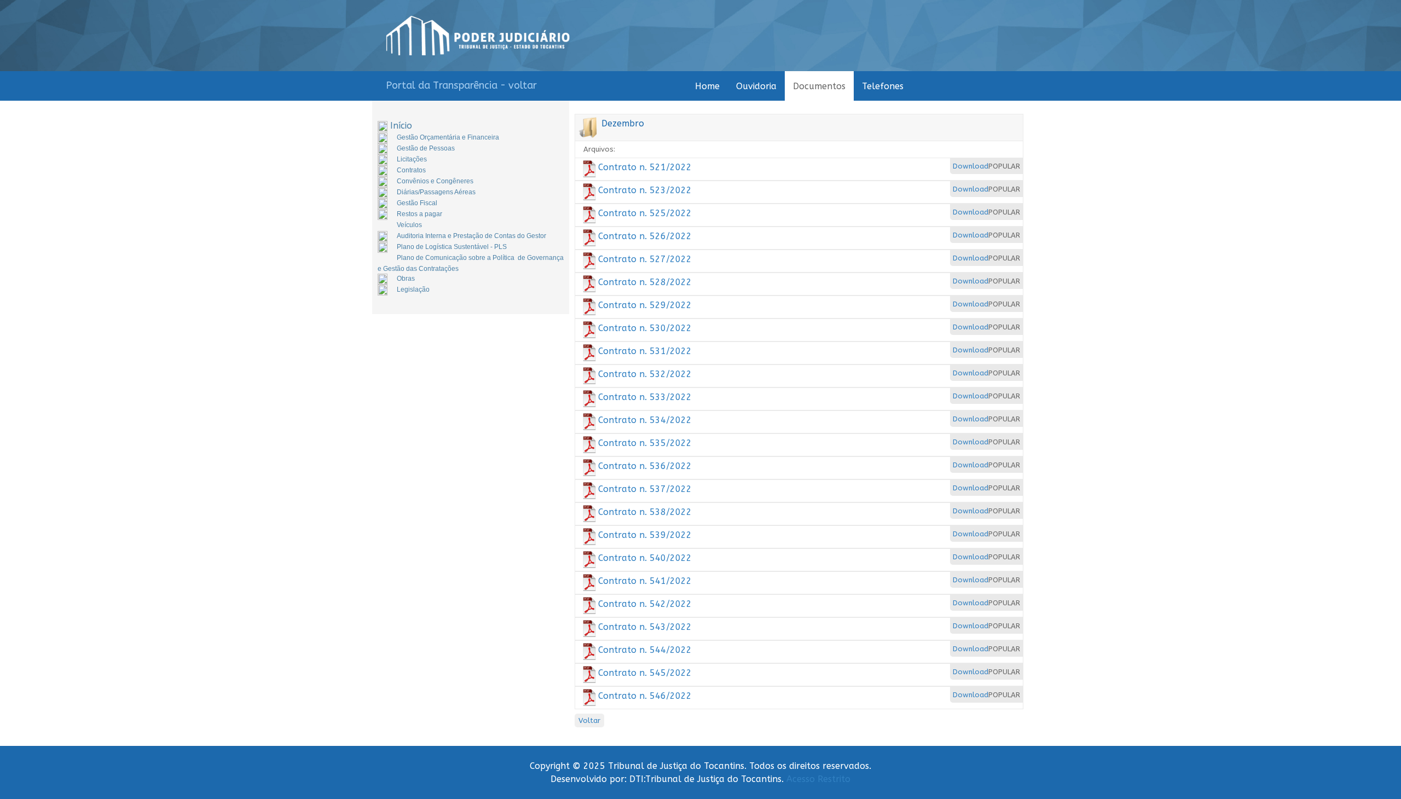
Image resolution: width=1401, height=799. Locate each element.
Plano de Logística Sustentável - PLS (452, 247)
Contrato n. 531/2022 (645, 351)
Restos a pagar (419, 214)
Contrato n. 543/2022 (645, 627)
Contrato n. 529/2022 (645, 305)
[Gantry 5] (478, 35)
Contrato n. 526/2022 (645, 236)
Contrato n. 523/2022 (645, 190)
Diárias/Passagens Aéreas (436, 192)
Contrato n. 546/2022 (645, 696)
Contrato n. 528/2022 (645, 282)
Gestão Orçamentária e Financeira (448, 137)
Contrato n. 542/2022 (645, 604)
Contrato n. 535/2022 (645, 443)
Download (970, 166)
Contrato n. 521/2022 (645, 167)
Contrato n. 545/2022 (645, 673)
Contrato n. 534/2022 (645, 420)
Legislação (413, 289)
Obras (406, 278)
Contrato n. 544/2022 (645, 650)
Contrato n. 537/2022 (645, 489)
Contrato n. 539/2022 (645, 535)
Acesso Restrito (818, 779)
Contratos (411, 170)
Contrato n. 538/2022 (645, 512)
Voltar (589, 720)
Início (401, 125)
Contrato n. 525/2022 (645, 213)
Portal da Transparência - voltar (461, 85)
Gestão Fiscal (417, 203)
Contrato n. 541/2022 (645, 581)
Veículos (409, 225)
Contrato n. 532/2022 (645, 374)
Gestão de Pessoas (426, 148)
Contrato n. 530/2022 (645, 328)
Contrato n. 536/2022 (645, 466)
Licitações (412, 159)
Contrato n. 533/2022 (645, 397)
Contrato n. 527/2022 (645, 259)
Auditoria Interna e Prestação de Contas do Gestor (471, 236)
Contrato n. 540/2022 (645, 558)
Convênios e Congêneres (435, 181)
